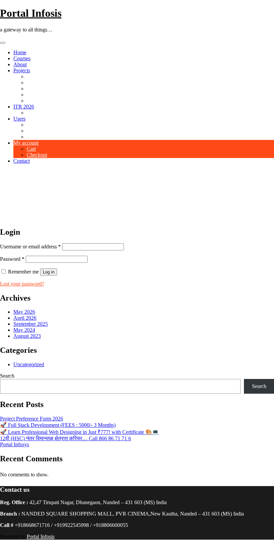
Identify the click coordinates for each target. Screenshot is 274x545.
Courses (21, 58)
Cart (31, 149)
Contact (21, 161)
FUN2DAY (39, 100)
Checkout (37, 155)
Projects (21, 70)
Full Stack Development (52, 112)
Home (19, 52)
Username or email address (30, 246)
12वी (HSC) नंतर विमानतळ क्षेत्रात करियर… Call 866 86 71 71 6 (65, 438)
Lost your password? (22, 284)
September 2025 (30, 324)
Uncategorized (28, 364)
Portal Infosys (14, 444)
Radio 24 (36, 82)
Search (7, 376)
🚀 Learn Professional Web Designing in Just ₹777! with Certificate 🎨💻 (79, 432)
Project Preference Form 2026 (31, 418)
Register (35, 125)
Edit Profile (39, 137)
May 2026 (24, 312)
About (20, 64)
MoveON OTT (43, 88)
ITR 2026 (23, 106)
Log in (48, 272)
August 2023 (27, 336)
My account (25, 143)
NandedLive (40, 94)
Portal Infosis (30, 13)
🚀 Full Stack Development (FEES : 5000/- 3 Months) (58, 425)
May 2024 (24, 330)
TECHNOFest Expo (49, 76)
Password (12, 259)
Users (19, 119)
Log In (34, 131)
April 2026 (24, 318)
